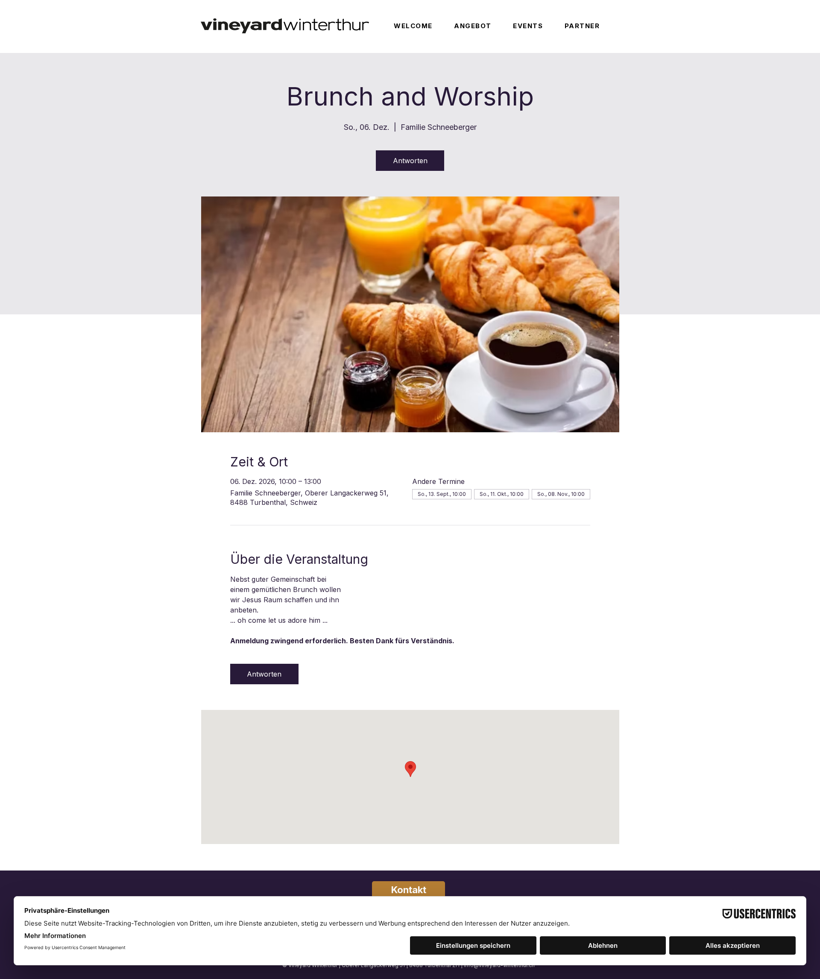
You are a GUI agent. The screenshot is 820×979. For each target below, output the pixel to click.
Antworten (410, 160)
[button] (481, 26)
